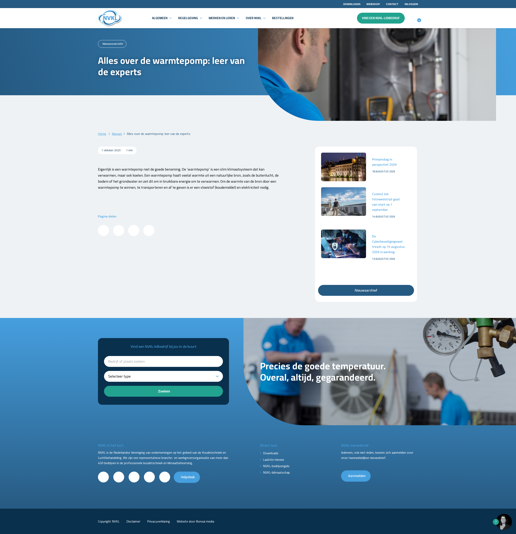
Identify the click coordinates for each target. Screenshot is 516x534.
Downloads (351, 4)
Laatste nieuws (273, 459)
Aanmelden (357, 475)
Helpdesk (188, 477)
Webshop (373, 4)
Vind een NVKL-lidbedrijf (381, 18)
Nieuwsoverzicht (113, 43)
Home (102, 134)
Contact (392, 4)
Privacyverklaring (158, 521)
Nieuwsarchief (366, 290)
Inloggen (411, 4)
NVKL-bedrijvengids (276, 466)
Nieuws (117, 134)
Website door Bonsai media (195, 521)
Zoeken (164, 391)
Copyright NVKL (109, 521)
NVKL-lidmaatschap (276, 472)
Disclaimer (133, 521)
